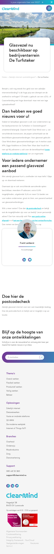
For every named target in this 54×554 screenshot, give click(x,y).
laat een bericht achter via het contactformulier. (32, 220)
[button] (49, 8)
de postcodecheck (33, 208)
